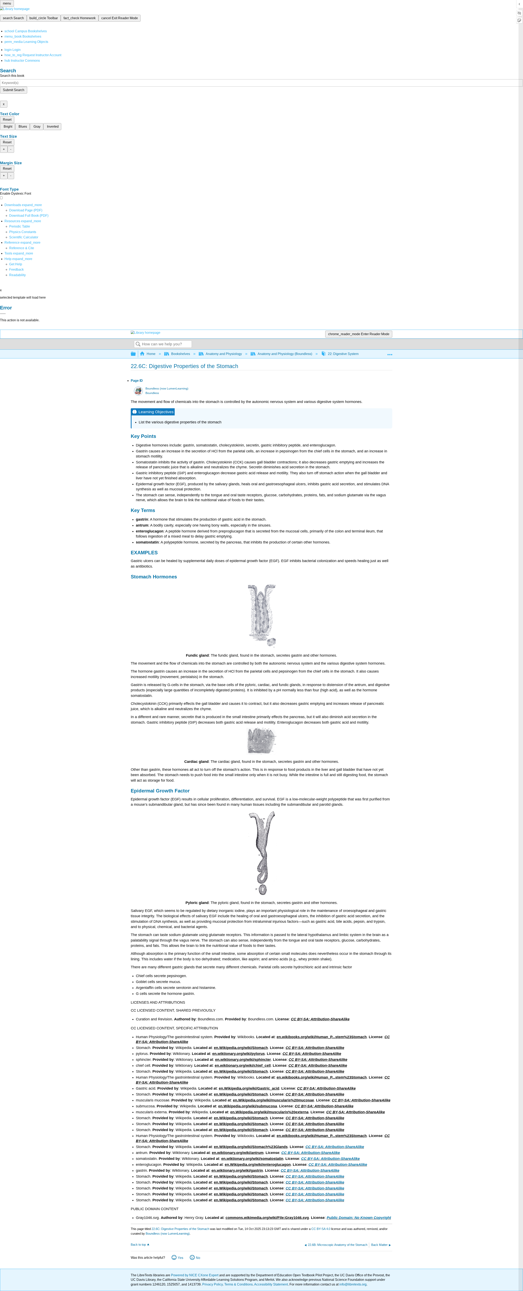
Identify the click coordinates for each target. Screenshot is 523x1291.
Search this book (12, 75)
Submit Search (13, 90)
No (198, 1258)
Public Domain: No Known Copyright (359, 1218)
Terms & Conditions (238, 1284)
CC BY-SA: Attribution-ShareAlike (334, 1147)
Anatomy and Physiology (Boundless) (285, 354)
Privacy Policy (212, 1284)
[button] (16, 269)
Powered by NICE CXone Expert (195, 1275)
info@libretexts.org (353, 1284)
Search (138, 344)
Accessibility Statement (271, 1284)
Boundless (152, 393)
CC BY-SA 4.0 (320, 1229)
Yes (180, 1258)
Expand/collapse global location (389, 353)
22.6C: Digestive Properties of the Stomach (180, 1229)
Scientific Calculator (23, 237)
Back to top (138, 1244)
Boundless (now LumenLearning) (166, 388)
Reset (7, 119)
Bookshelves (180, 354)
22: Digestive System (343, 354)
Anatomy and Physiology (224, 354)
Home (151, 354)
